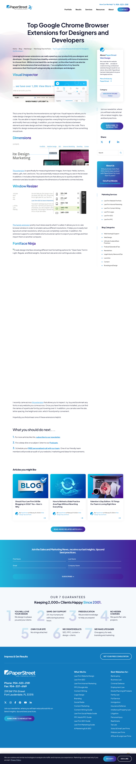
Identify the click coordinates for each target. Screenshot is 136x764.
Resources (100, 9)
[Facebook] (15, 702)
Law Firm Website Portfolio (112, 201)
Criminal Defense (117, 683)
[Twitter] (5, 702)
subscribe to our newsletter (48, 437)
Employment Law (118, 687)
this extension (37, 402)
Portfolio (68, 9)
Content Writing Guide (83, 710)
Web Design (28, 49)
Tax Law (114, 725)
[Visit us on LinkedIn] (118, 142)
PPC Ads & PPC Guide (82, 717)
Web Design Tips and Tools (42, 49)
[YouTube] (25, 702)
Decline (125, 759)
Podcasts (54, 443)
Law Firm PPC (108, 219)
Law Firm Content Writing (112, 208)
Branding (78, 698)
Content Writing (80, 691)
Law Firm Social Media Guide (85, 713)
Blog (20, 49)
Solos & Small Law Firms (120, 728)
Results (78, 9)
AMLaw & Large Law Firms (121, 736)
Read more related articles (67, 529)
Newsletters (108, 250)
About (111, 9)
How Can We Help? (106, 4)
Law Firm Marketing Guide (84, 725)
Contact (123, 9)
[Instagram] (11, 702)
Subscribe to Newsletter (112, 126)
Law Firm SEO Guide (82, 721)
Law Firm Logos (109, 212)
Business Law (116, 680)
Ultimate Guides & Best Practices (111, 242)
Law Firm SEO (108, 215)
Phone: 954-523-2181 (17, 682)
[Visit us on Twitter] (102, 142)
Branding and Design (110, 265)
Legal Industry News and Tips (113, 254)
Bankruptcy (115, 676)
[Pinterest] (20, 702)
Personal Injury (116, 717)
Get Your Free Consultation (116, 656)
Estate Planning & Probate (121, 691)
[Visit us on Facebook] (109, 142)
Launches (107, 258)
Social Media (79, 702)
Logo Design (79, 695)
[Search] (120, 152)
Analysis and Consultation (110, 183)
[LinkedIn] (31, 702)
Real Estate (115, 721)
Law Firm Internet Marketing (113, 204)
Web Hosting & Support (111, 234)
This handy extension (21, 225)
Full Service (115, 698)
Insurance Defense (118, 706)
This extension (18, 170)
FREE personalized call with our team (44, 448)
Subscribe (67, 576)
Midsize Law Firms (118, 732)
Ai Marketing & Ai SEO (82, 728)
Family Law (115, 695)
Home (15, 49)
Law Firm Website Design (84, 676)
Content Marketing (81, 706)
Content (107, 262)
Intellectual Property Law (121, 710)
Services (88, 9)
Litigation (114, 713)
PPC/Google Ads (81, 687)
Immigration (115, 702)
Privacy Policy (16, 760)
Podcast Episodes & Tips (112, 247)
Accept (109, 759)
